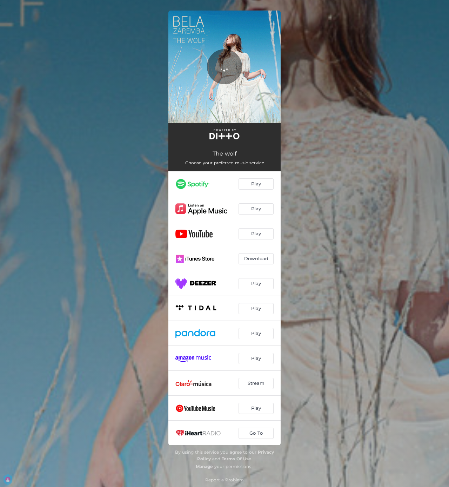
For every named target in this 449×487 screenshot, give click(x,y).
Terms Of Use (236, 458)
